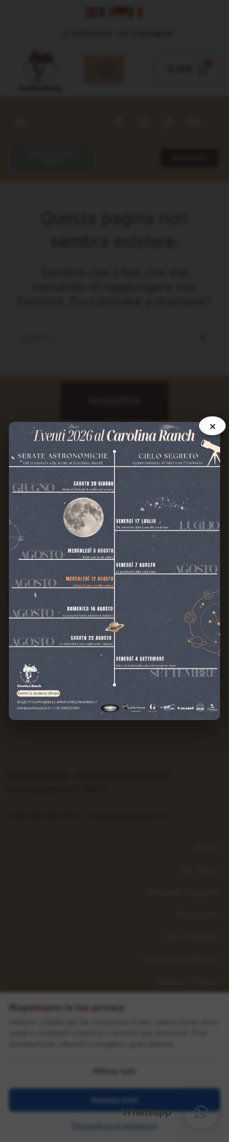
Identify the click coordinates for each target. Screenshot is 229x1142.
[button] (201, 1112)
